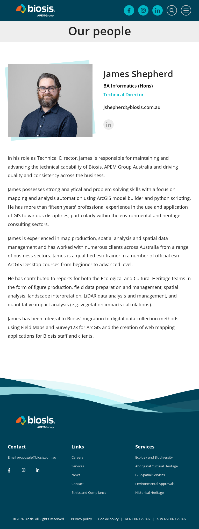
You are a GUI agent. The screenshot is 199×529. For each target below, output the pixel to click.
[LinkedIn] (157, 10)
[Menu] (186, 10)
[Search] (172, 10)
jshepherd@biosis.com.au (131, 107)
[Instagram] (143, 10)
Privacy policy (81, 519)
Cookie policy (108, 519)
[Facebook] (129, 10)
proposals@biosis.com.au (36, 457)
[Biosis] (35, 10)
